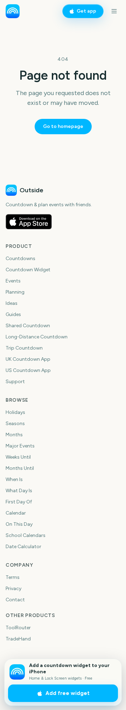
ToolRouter (18, 628)
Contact (15, 600)
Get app (86, 11)
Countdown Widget (28, 270)
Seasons (15, 423)
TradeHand (18, 639)
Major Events (20, 446)
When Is (14, 479)
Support (15, 382)
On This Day (19, 524)
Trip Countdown (24, 348)
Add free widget (68, 693)
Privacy (13, 588)
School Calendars (26, 535)
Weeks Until (18, 457)
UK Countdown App (28, 359)
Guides (13, 314)
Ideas (12, 303)
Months (14, 435)
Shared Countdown (28, 326)
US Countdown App (28, 370)
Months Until (20, 468)
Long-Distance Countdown (37, 337)
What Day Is (19, 491)
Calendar (16, 513)
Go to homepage (63, 126)
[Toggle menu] (114, 11)
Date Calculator (23, 547)
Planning (15, 292)
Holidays (15, 412)
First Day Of (19, 502)
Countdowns (20, 258)
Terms (13, 577)
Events (13, 281)
